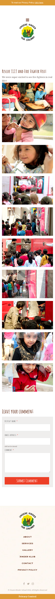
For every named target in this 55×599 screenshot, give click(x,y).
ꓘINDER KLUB (27, 556)
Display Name (11, 421)
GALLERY (27, 550)
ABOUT (27, 537)
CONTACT (27, 563)
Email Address (11, 435)
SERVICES (27, 543)
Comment (9, 450)
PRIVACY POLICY (27, 570)
